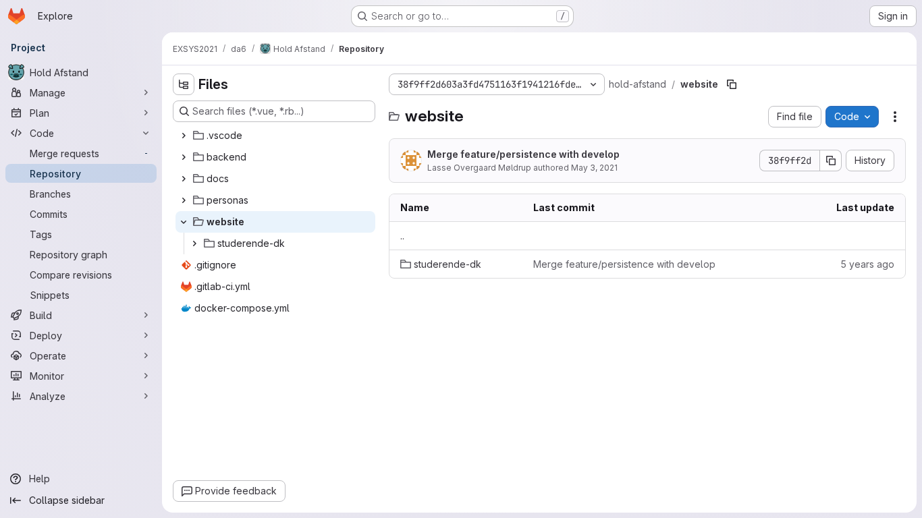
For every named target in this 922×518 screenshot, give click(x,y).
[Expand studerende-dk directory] (194, 243)
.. (402, 235)
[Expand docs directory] (183, 179)
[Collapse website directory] (183, 222)
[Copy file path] (731, 84)
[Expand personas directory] (183, 200)
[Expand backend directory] (183, 157)
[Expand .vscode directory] (183, 135)
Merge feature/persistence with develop (523, 154)
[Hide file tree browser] (183, 84)
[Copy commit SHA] (831, 160)
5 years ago (867, 264)
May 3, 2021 (594, 168)
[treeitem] (275, 135)
